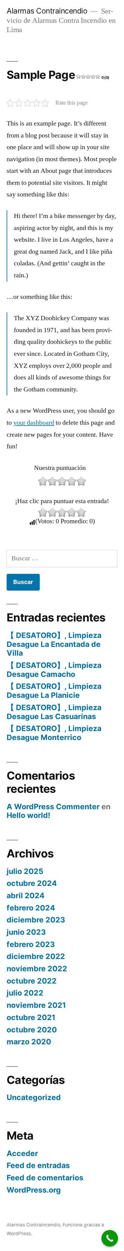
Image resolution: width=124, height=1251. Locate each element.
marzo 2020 (29, 1041)
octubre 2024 (32, 883)
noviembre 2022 (37, 968)
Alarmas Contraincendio (47, 10)
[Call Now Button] (109, 1238)
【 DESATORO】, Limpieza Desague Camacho (54, 670)
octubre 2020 (32, 1029)
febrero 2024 (31, 907)
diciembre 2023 (36, 919)
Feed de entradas (38, 1165)
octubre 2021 (31, 1017)
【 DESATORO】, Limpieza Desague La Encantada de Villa (54, 644)
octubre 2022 (32, 980)
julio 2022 (25, 992)
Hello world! (28, 815)
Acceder (22, 1153)
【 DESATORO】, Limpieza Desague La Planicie (54, 691)
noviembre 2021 (36, 1005)
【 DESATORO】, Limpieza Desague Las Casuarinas (54, 712)
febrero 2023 (31, 944)
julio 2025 (25, 871)
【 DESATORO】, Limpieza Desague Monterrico (54, 733)
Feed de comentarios (45, 1177)
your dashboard (33, 422)
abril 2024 (26, 895)
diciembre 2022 (36, 956)
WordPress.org (34, 1189)
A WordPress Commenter (53, 806)
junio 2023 (26, 932)
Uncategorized (34, 1097)
